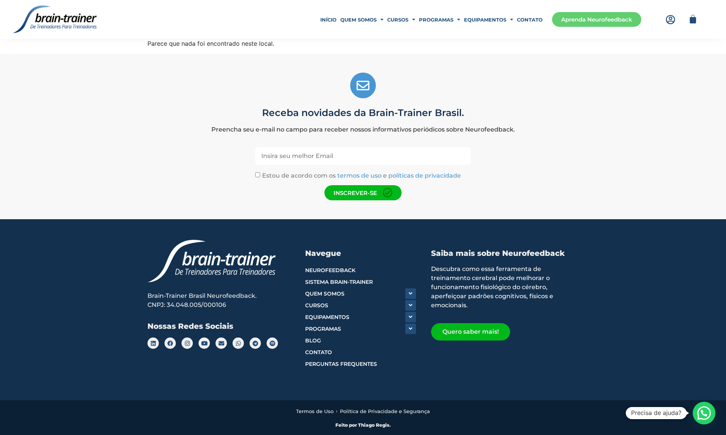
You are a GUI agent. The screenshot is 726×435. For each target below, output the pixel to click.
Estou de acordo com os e (361, 175)
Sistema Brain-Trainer (339, 282)
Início (328, 20)
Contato (530, 20)
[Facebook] (170, 343)
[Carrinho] (693, 19)
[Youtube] (204, 343)
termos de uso (359, 175)
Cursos (397, 20)
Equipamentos (485, 20)
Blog (313, 340)
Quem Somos (358, 20)
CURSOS (316, 305)
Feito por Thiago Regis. (363, 425)
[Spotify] (272, 343)
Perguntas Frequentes (341, 364)
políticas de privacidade (424, 175)
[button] (704, 413)
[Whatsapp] (238, 343)
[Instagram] (187, 343)
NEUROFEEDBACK (330, 270)
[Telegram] (255, 343)
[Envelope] (221, 343)
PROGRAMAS (323, 328)
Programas (436, 20)
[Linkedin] (153, 343)
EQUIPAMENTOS (327, 317)
